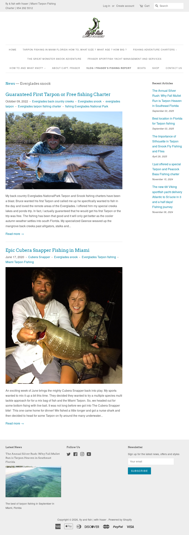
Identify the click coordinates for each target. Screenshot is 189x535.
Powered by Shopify (120, 519)
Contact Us (174, 67)
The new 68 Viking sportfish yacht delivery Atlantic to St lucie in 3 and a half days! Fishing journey (167, 197)
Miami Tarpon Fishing (20, 262)
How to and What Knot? (27, 67)
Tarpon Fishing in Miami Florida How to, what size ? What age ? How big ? (75, 49)
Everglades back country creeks (53, 101)
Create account (125, 6)
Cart (147, 6)
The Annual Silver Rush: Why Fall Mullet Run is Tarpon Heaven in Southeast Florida (33, 457)
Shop (155, 67)
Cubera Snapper (39, 257)
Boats (142, 67)
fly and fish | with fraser (93, 519)
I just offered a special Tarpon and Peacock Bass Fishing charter (166, 169)
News (10, 83)
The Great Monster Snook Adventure (54, 58)
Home (12, 49)
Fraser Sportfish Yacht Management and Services (124, 58)
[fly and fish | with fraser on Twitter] (69, 455)
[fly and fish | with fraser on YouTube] (89, 455)
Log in (106, 6)
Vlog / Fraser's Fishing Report (108, 68)
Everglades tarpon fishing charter (39, 106)
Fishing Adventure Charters (154, 49)
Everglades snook (90, 101)
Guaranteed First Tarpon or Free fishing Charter (58, 94)
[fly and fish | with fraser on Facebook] (75, 455)
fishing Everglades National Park (86, 106)
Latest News (14, 447)
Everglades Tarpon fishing (99, 257)
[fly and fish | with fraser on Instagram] (82, 455)
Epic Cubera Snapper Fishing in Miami (48, 250)
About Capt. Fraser (66, 67)
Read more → (15, 234)
